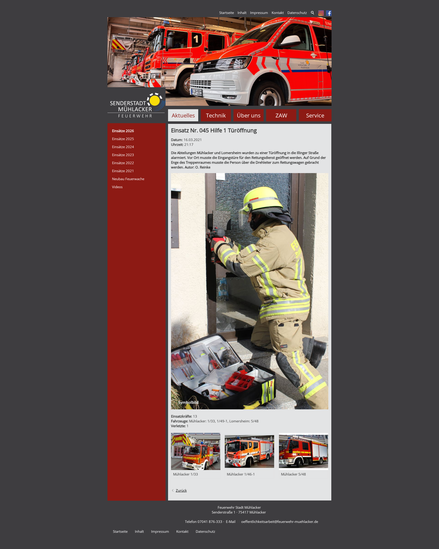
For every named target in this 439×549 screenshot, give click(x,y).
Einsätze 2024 (123, 146)
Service (315, 115)
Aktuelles (183, 115)
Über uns (248, 115)
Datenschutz (297, 12)
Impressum (259, 12)
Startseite (226, 12)
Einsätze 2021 (123, 171)
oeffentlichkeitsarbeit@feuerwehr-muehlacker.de (279, 521)
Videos (117, 187)
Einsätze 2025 (123, 138)
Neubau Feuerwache (128, 179)
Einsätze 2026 (123, 130)
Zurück (181, 490)
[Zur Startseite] (136, 105)
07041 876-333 (210, 521)
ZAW (281, 115)
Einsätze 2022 (123, 162)
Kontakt (278, 12)
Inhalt (242, 12)
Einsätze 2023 (123, 154)
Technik (216, 115)
